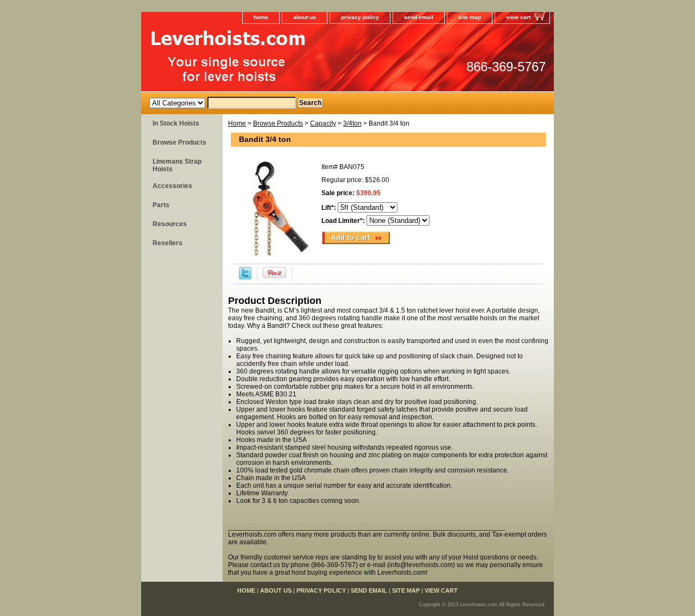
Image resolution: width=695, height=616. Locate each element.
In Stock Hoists (176, 123)
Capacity (323, 123)
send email (418, 17)
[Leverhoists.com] (277, 60)
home (261, 17)
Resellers (167, 243)
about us (304, 17)
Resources (170, 224)
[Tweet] (245, 277)
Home (237, 123)
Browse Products (278, 123)
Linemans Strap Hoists (177, 165)
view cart (518, 17)
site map (469, 17)
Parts (161, 205)
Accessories (172, 186)
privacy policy (360, 17)
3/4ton (352, 123)
